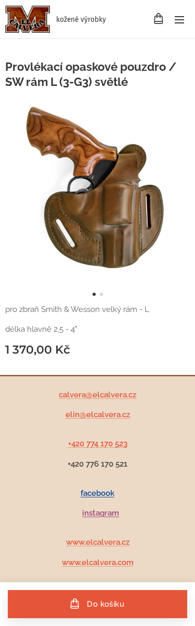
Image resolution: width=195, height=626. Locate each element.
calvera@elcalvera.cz (97, 394)
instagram (100, 513)
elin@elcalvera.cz (98, 414)
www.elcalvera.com (98, 562)
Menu (179, 19)
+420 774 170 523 (97, 443)
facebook (97, 493)
